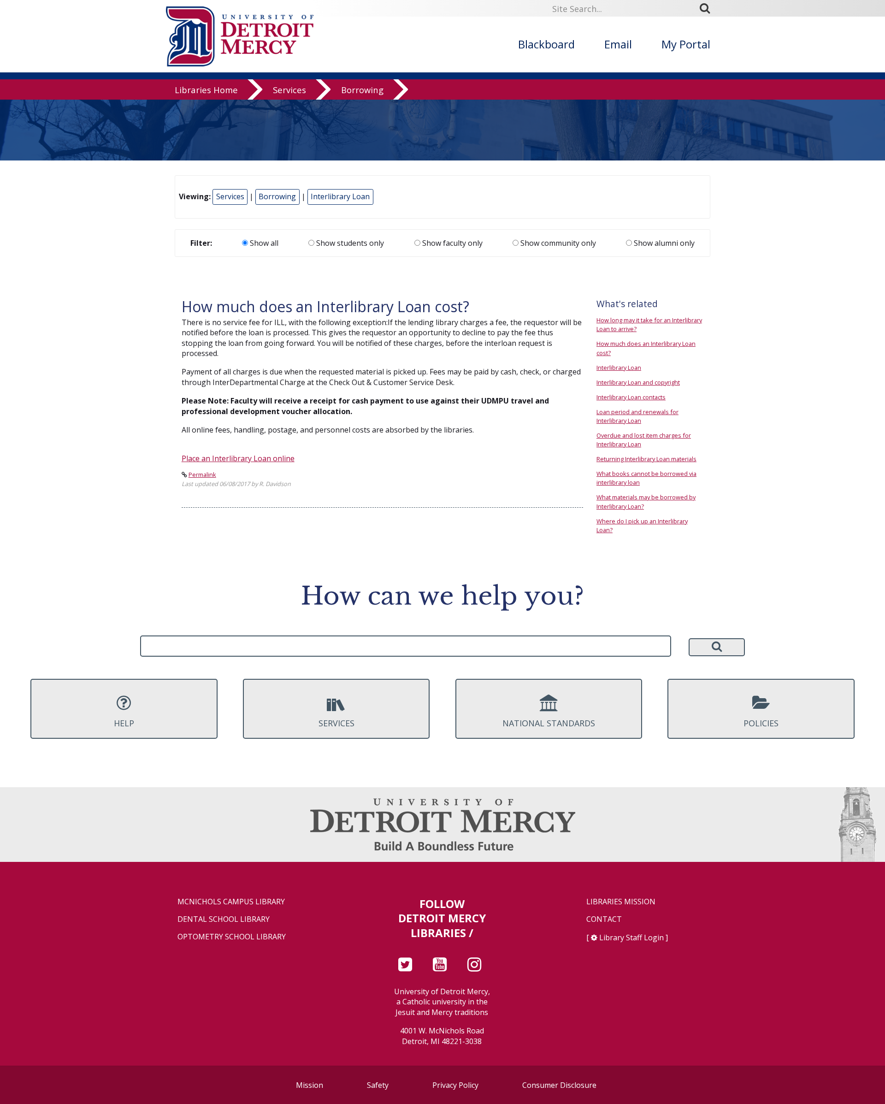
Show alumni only (663, 243)
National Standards (548, 723)
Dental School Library (223, 919)
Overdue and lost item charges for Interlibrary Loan (643, 439)
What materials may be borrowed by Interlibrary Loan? (646, 501)
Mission (309, 1085)
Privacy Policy (455, 1085)
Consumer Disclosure (559, 1085)
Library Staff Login (631, 937)
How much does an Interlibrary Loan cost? (646, 347)
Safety (378, 1085)
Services (289, 89)
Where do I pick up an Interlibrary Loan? (642, 525)
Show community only (557, 243)
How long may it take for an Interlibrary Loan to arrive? (649, 324)
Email (618, 44)
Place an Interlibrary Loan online (238, 458)
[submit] (708, 8)
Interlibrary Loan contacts (631, 397)
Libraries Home (206, 89)
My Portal (685, 44)
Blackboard (546, 44)
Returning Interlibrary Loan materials (646, 459)
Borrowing (362, 89)
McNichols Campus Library (231, 901)
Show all (263, 243)
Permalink (202, 474)
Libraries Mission (620, 901)
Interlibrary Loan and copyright (638, 382)
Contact (604, 919)
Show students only (349, 243)
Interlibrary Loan (340, 196)
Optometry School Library (231, 936)
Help (124, 723)
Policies (761, 723)
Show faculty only (451, 243)
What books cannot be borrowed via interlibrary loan (646, 478)
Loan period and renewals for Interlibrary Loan (637, 416)
